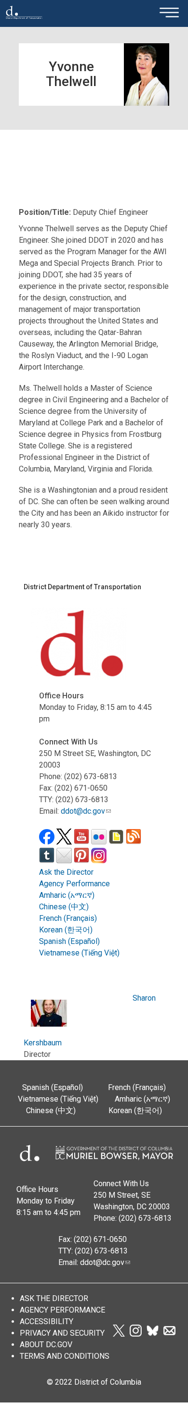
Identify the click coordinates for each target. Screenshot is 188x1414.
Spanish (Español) (69, 941)
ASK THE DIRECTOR (54, 1298)
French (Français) (68, 918)
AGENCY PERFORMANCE (62, 1310)
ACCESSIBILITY (46, 1321)
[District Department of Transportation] (24, 21)
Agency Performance (74, 883)
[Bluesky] (152, 1334)
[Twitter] (118, 1334)
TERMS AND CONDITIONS (64, 1356)
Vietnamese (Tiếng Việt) (79, 952)
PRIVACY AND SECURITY (62, 1333)
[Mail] (169, 1334)
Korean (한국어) (66, 929)
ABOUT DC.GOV (46, 1344)
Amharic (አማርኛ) (66, 895)
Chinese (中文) (64, 906)
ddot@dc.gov (83, 811)
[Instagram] (135, 1334)
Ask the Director (66, 872)
